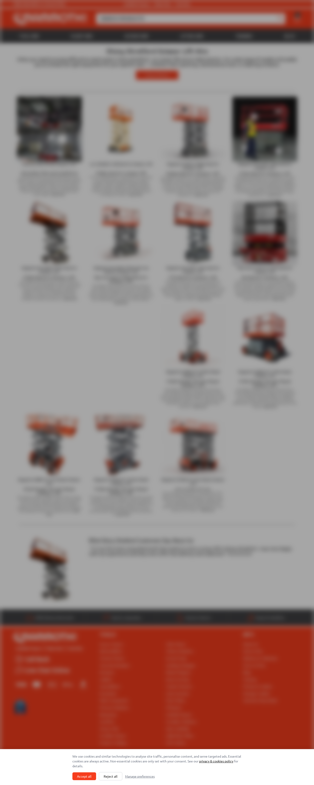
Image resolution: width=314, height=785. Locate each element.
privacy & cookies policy (216, 761)
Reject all (110, 776)
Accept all (84, 776)
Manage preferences (140, 776)
